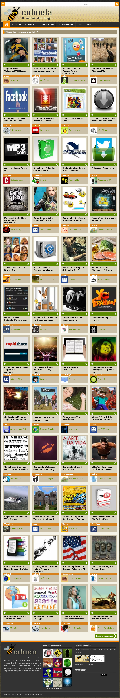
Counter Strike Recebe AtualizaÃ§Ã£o (102, 69)
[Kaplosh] (48, 667)
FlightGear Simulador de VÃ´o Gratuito (15, 518)
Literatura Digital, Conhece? (70, 368)
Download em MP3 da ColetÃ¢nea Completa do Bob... (103, 369)
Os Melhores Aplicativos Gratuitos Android (44, 169)
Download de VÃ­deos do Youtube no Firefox (15, 617)
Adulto (7, 275)
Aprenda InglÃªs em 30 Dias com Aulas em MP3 (73, 567)
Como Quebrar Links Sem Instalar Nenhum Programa (45, 569)
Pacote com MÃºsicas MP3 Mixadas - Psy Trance (43, 369)
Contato (88, 24)
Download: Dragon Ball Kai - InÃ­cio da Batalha (73, 518)
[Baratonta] (57, 667)
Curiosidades (97, 375)
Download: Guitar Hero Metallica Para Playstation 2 (15, 220)
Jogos (6, 76)
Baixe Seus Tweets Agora (103, 168)
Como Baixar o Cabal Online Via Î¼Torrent (43, 219)
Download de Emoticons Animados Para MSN (73, 219)
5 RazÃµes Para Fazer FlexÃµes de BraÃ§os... (102, 468)
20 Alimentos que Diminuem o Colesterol (102, 269)
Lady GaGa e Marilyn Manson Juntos (72, 318)
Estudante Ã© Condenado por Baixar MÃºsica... (45, 318)
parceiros (59, 688)
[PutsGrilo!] (48, 676)
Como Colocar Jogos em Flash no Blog (103, 567)
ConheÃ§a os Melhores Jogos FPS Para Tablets (15, 418)
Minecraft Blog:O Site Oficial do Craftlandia (102, 418)
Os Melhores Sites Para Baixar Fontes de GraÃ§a (16, 468)
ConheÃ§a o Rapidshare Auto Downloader (73, 169)
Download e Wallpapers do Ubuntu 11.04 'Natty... (44, 468)
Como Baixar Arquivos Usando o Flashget (43, 119)
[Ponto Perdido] (67, 657)
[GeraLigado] (48, 686)
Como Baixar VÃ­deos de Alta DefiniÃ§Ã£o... (103, 518)
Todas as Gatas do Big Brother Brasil (14, 269)
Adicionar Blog (30, 24)
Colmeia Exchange (47, 24)
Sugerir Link (16, 24)
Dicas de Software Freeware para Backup (43, 269)
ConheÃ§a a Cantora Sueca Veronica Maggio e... (73, 618)
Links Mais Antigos (104, 636)
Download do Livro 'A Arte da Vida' (72, 468)
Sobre (79, 24)
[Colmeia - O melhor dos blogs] (12, 21)
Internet (36, 76)
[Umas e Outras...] (57, 686)
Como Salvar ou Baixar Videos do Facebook (15, 119)
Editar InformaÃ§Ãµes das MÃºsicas (72, 418)
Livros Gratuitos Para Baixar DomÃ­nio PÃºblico (16, 567)
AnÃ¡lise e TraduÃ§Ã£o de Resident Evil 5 (73, 269)
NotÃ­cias (37, 325)
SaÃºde (95, 275)
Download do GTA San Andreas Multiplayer (102, 617)
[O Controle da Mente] (67, 686)
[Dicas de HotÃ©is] (48, 657)
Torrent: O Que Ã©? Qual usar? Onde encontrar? (103, 119)
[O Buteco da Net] (57, 676)
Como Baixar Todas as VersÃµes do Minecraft (43, 518)
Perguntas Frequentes (65, 24)
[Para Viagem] (57, 657)
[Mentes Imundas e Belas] (67, 676)
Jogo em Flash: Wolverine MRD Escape (15, 69)
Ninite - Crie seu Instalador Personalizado (16, 318)
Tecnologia (37, 176)
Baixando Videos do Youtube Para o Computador (71, 71)
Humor (65, 325)
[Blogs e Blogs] (67, 667)
